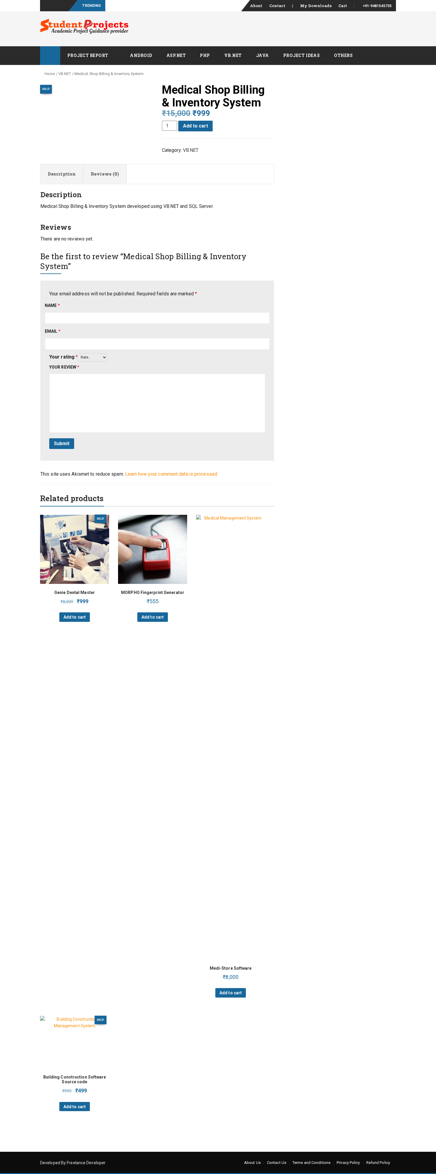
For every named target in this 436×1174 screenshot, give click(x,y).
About (256, 5)
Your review (64, 367)
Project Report (87, 55)
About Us (252, 1162)
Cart (342, 5)
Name (52, 305)
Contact (277, 5)
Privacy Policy (348, 1162)
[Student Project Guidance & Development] (50, 55)
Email (53, 331)
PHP (205, 55)
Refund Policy (378, 1162)
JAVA (262, 55)
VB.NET (233, 55)
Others (343, 55)
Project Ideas (301, 55)
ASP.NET (176, 55)
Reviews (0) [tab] (105, 174)
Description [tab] (62, 174)
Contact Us (276, 1162)
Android (141, 55)
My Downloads (316, 5)
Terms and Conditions (311, 1162)
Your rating (63, 357)
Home (49, 73)
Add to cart (195, 126)
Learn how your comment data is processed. (171, 474)
